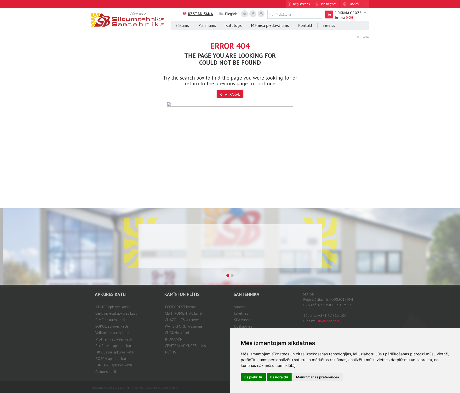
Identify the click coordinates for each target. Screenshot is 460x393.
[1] (227, 275)
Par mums (207, 25)
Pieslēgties (329, 4)
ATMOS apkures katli (112, 306)
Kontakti (305, 25)
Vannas (239, 306)
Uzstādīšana (200, 14)
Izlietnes (241, 313)
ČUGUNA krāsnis (177, 332)
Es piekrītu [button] (253, 377)
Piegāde (231, 14)
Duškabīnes (243, 326)
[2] (232, 275)
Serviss (328, 25)
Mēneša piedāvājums (270, 25)
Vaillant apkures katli (112, 332)
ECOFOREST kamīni (180, 306)
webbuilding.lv (169, 387)
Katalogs (233, 25)
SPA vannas (243, 319)
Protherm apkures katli (113, 339)
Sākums (182, 25)
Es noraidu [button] (279, 377)
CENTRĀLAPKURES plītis (185, 345)
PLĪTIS (170, 352)
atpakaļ (232, 94)
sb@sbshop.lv (328, 320)
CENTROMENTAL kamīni (184, 313)
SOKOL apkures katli (111, 326)
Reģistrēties (301, 4)
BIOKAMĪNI (174, 339)
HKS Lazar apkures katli (114, 352)
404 (366, 37)
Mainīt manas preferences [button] (317, 377)
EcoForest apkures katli (114, 345)
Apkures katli (105, 371)
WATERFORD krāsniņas (183, 326)
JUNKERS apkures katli (113, 365)
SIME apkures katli (110, 319)
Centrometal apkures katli (116, 313)
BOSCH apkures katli (111, 358)
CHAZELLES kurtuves (182, 319)
